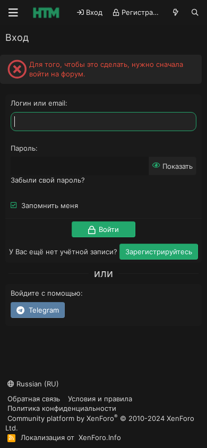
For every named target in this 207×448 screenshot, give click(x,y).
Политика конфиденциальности (61, 408)
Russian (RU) (36, 384)
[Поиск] (195, 12)
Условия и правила (100, 398)
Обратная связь (33, 398)
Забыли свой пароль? (48, 180)
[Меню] (13, 12)
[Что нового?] (176, 12)
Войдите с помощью (46, 293)
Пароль (23, 148)
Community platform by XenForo (99, 422)
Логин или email (38, 103)
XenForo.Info (100, 437)
